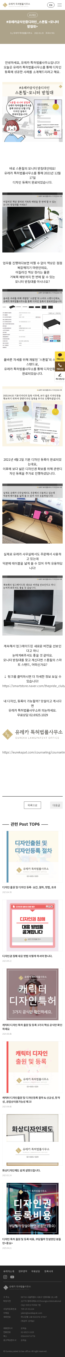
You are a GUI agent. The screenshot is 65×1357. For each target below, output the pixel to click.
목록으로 (33, 805)
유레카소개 (8, 1271)
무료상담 (35, 1271)
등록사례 (48, 1271)
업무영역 (22, 1271)
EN (50, 5)
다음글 (56, 805)
